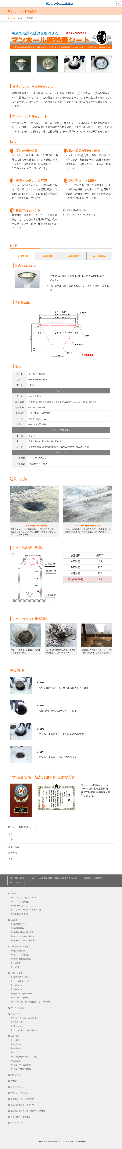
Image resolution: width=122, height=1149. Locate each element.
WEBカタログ (19, 914)
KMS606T (75, 256)
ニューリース (17, 1014)
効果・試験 (13, 846)
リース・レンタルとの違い (25, 1030)
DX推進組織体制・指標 (23, 932)
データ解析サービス (22, 981)
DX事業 (14, 920)
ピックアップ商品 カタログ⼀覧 (27, 910)
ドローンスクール (21, 997)
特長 (10, 834)
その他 (16, 967)
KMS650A (100, 256)
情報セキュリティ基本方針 (25, 940)
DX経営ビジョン (20, 924)
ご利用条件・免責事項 (92, 878)
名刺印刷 (17, 963)
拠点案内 (17, 1061)
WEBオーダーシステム (23, 906)
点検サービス (19, 985)
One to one (18, 1026)
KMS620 (49, 256)
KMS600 (23, 256)
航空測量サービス (21, 977)
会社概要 (17, 1048)
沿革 (15, 1052)
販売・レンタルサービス (24, 993)
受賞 (10, 859)
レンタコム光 (17, 1087)
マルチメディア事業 (19, 946)
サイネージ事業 (18, 1008)
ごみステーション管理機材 (22, 1099)
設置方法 (12, 853)
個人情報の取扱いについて (22, 878)
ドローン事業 (17, 973)
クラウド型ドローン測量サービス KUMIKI (31, 1002)
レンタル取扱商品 (21, 902)
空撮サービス (19, 989)
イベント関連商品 (21, 955)
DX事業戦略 (18, 928)
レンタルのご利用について (25, 897)
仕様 (10, 840)
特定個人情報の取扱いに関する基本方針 (58, 878)
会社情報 (15, 1036)
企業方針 (17, 1044)
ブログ (14, 1081)
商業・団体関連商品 (22, 959)
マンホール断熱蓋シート (21, 1093)
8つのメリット (19, 1022)
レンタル (15, 893)
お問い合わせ (17, 1075)
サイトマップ (16, 883)
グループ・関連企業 (22, 1065)
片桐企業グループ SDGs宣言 (26, 1057)
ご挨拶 (16, 1040)
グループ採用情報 (21, 1069)
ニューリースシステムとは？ (26, 1018)
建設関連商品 (19, 951)
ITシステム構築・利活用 (24, 936)
